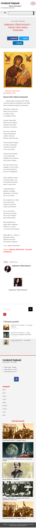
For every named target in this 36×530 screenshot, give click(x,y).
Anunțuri (5, 408)
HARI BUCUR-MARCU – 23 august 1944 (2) (14, 440)
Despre (6, 262)
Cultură (14, 21)
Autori (4, 415)
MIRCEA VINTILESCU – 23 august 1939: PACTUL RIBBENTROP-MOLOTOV (16, 498)
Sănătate (5, 405)
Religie (22, 21)
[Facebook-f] (16, 379)
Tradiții (4, 399)
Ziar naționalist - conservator (10, 362)
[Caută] (33, 13)
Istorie (4, 393)
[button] (5, 12)
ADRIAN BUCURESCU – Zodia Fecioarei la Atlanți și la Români (21, 333)
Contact (5, 524)
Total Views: (8, 367)
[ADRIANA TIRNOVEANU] (7, 269)
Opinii (4, 412)
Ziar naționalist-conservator (7, 7)
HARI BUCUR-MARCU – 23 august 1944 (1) (14, 518)
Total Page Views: (9, 371)
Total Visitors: (8, 369)
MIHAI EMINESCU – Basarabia (20, 340)
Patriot (4, 389)
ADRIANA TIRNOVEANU (21, 266)
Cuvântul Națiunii (10, 3)
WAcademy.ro (23, 525)
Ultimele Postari (13, 262)
